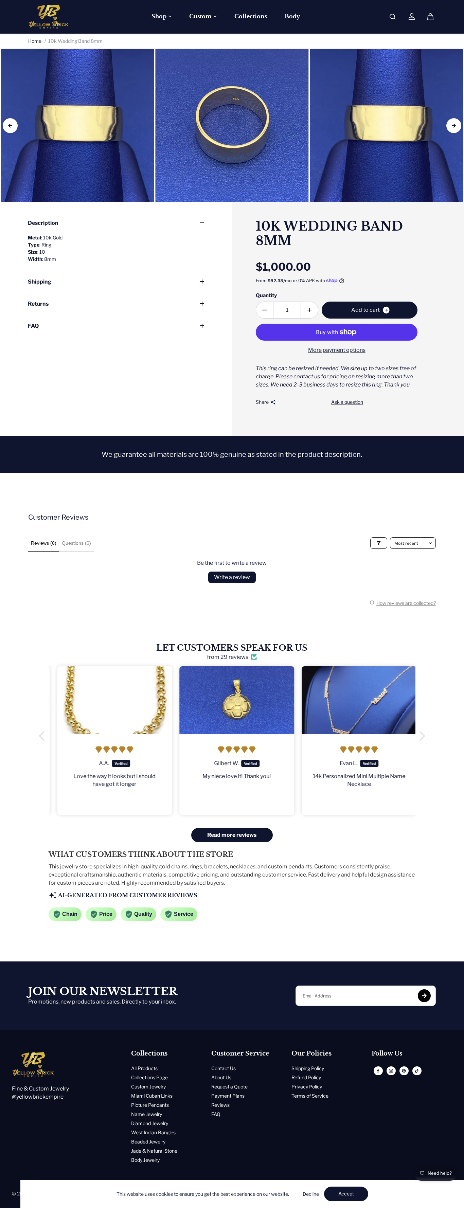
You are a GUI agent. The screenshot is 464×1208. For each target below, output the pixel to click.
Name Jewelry (146, 1114)
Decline (311, 1194)
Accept (346, 1193)
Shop (158, 16)
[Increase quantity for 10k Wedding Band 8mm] (309, 310)
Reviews (220, 1105)
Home (34, 41)
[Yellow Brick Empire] (48, 16)
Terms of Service (309, 1096)
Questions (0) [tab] (76, 543)
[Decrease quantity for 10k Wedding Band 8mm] (264, 310)
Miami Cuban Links (152, 1096)
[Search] (392, 16)
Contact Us (223, 1068)
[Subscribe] (424, 995)
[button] (43, 736)
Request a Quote (229, 1086)
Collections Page (149, 1077)
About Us (221, 1077)
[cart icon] (430, 16)
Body (292, 16)
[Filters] (378, 543)
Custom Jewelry (148, 1086)
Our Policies (311, 1053)
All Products (144, 1068)
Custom (200, 16)
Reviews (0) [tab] (43, 543)
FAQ (33, 326)
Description (43, 223)
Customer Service (240, 1053)
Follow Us (387, 1053)
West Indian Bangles (153, 1132)
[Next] (453, 125)
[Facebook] (378, 1070)
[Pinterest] (403, 1070)
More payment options (336, 350)
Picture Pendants (150, 1105)
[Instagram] (391, 1070)
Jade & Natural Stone (154, 1151)
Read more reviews (231, 835)
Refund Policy (306, 1077)
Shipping (39, 281)
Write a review (232, 577)
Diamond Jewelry (149, 1123)
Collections (250, 16)
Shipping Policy (307, 1068)
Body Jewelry (145, 1160)
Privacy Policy (306, 1086)
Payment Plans (228, 1096)
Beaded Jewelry (148, 1141)
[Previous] (10, 125)
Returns (38, 304)
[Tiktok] (416, 1070)
